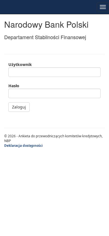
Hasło (13, 85)
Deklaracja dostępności (23, 145)
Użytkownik (20, 64)
